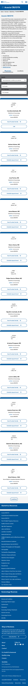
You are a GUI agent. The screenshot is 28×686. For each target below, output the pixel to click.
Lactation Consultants (6, 531)
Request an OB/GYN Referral (8, 568)
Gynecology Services (6, 615)
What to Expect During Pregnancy (9, 576)
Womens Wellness (5, 582)
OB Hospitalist (4, 549)
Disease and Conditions (6, 599)
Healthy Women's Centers (7, 523)
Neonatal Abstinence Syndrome (8, 541)
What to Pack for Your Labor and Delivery (11, 579)
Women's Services (5, 612)
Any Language (5, 92)
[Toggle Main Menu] (26, 2)
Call (16, 127)
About (3, 642)
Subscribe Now (12, 636)
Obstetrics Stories (5, 560)
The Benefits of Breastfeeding (8, 552)
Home (2, 11)
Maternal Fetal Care (6, 534)
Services (6, 11)
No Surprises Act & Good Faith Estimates (10, 666)
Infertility (3, 618)
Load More (14, 499)
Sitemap (24, 683)
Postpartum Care (5, 563)
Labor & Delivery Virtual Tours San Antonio (11, 571)
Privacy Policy (23, 679)
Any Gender (5, 86)
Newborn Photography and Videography (10, 547)
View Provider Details (13, 122)
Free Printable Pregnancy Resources (9, 521)
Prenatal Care (4, 565)
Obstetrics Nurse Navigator (7, 557)
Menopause (4, 607)
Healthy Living (6, 655)
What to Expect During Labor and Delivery (11, 574)
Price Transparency (6, 664)
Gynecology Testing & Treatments (9, 610)
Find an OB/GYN (5, 518)
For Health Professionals (9, 652)
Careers (4, 658)
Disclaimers (15, 679)
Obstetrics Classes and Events (8, 555)
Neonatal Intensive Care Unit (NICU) (9, 544)
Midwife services (7, 67)
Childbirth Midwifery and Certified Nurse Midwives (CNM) (13, 537)
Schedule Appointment (13, 160)
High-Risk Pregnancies (6, 526)
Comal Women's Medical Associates (9, 515)
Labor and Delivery (5, 529)
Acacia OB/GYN (5, 512)
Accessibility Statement (7, 679)
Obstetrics (11, 11)
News (3, 645)
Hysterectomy (4, 604)
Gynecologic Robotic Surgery (8, 601)
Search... (3, 77)
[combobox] (14, 80)
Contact (4, 648)
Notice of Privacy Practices (7, 683)
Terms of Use (18, 683)
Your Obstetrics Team (6, 584)
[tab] (7, 71)
